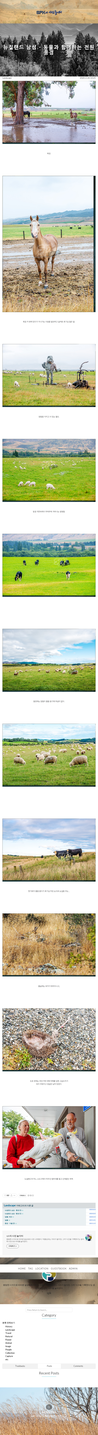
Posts (49, 1366)
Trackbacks (20, 1366)
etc (6, 1359)
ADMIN (73, 1268)
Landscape (7, 78)
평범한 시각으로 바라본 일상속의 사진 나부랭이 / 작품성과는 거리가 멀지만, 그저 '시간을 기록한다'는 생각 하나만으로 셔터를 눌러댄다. (45, 1240)
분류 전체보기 (8, 1322)
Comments (78, 1366)
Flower (8, 1339)
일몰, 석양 (8, 1217)
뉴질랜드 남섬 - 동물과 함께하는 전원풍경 (49, 50)
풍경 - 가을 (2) (10, 1223)
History (8, 1326)
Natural (8, 1336)
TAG (30, 1268)
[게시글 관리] (14, 1195)
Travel (8, 1333)
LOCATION (42, 1268)
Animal (8, 1343)
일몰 (6, 1220)
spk (33, 1415)
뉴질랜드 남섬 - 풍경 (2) (13, 1210)
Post (53, 1411)
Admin (45, 1411)
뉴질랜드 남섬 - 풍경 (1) (13, 1214)
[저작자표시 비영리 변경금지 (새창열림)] (30, 1195)
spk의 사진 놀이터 (14, 1236)
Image (8, 1346)
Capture (9, 1356)
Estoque (62, 1415)
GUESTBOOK (59, 1268)
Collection (10, 1353)
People (8, 1349)
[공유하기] (11, 1195)
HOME (22, 1268)
